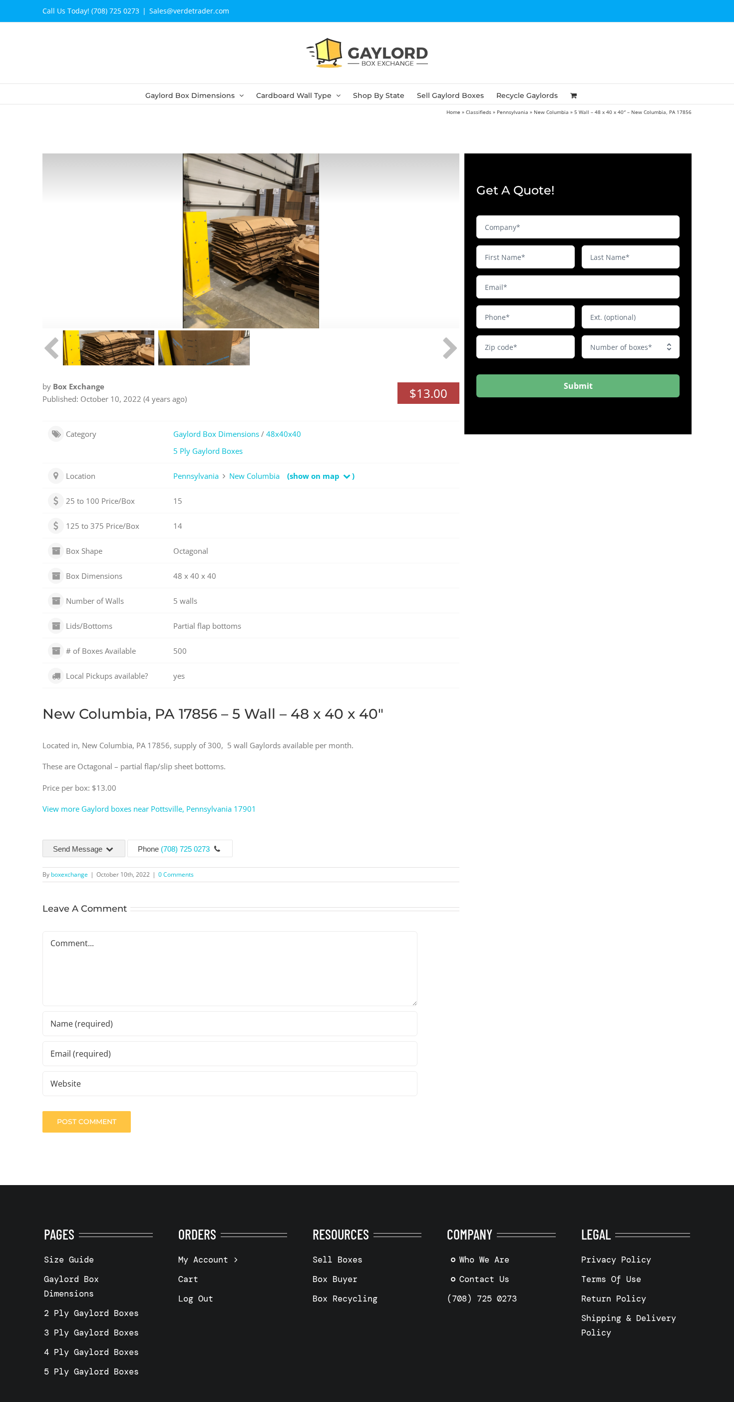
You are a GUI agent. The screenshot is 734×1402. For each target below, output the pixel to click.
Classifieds (478, 111)
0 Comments (176, 874)
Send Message (78, 849)
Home (453, 111)
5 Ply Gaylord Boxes (208, 451)
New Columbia (551, 111)
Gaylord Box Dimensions (216, 434)
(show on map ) (321, 476)
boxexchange (69, 874)
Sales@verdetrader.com (189, 10)
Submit (578, 385)
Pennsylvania (512, 111)
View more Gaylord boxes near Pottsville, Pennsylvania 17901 (149, 809)
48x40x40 (283, 434)
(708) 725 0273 (185, 849)
